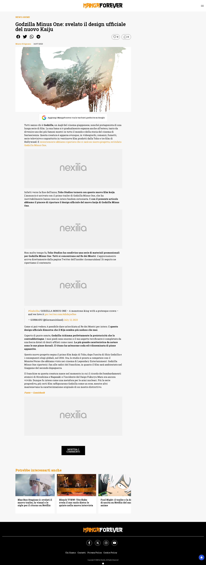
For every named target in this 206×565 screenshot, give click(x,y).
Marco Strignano (23, 44)
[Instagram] (104, 541)
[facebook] (18, 38)
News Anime (22, 17)
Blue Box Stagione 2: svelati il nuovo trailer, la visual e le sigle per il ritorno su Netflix (35, 502)
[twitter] (25, 38)
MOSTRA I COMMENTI (73, 450)
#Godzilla (33, 310)
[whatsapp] (31, 38)
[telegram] (38, 38)
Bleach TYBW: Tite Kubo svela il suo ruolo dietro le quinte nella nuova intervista (76, 502)
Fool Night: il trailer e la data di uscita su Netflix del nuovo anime (118, 502)
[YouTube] (113, 541)
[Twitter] (96, 541)
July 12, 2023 (71, 319)
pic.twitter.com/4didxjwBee (60, 314)
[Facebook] (87, 541)
